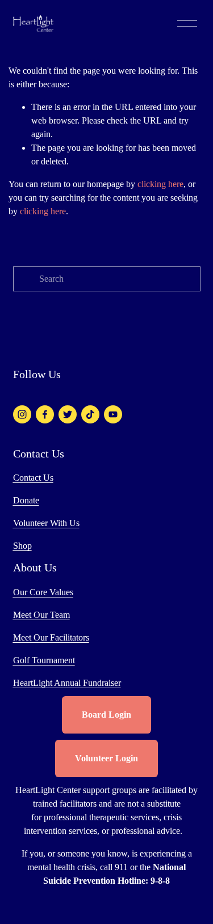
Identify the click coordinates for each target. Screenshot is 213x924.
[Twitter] (68, 414)
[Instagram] (22, 414)
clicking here (160, 184)
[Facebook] (45, 414)
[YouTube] (113, 414)
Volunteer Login (106, 758)
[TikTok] (90, 414)
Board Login (106, 714)
